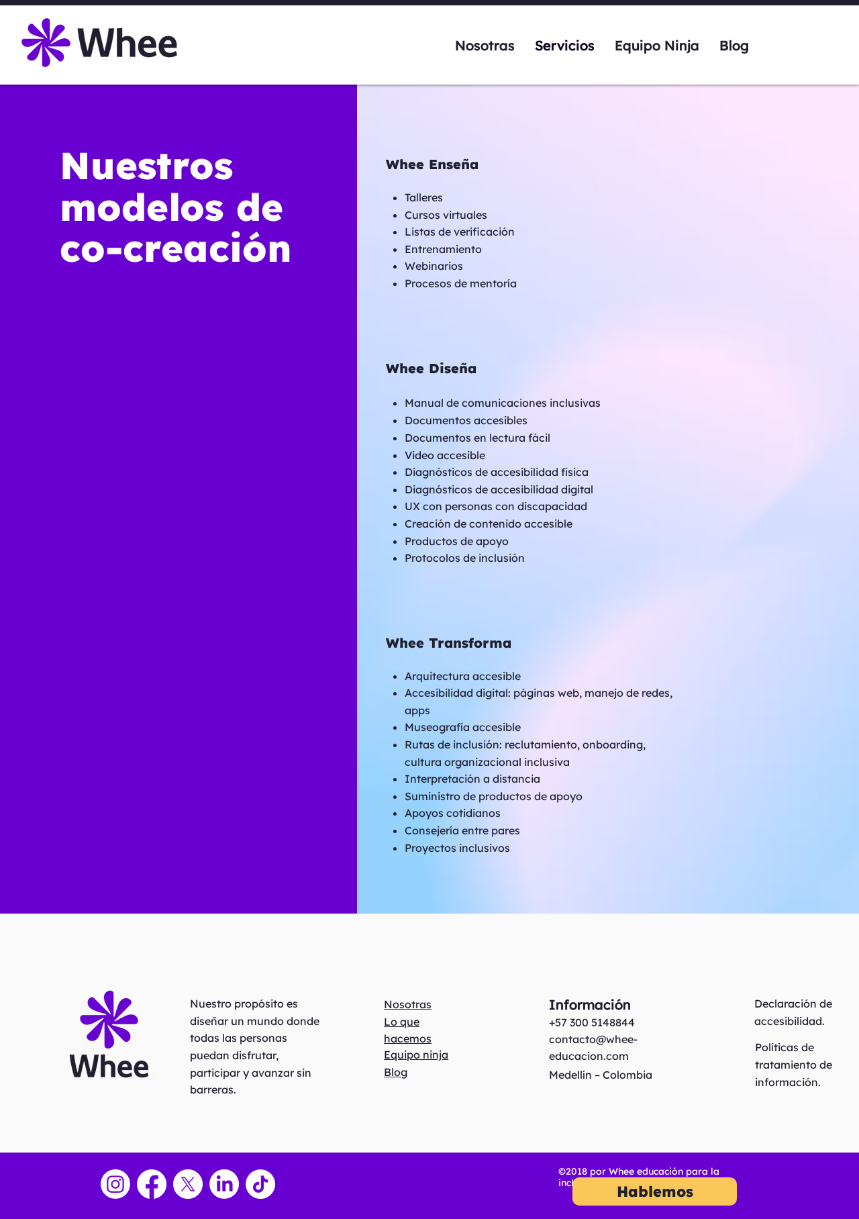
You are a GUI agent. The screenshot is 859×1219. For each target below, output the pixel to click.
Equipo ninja (416, 1054)
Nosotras (408, 1004)
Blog (395, 1072)
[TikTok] (260, 1184)
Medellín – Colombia (600, 1074)
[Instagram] (115, 1184)
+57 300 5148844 (592, 1022)
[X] (188, 1184)
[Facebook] (151, 1184)
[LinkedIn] (224, 1184)
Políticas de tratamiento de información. (793, 1064)
